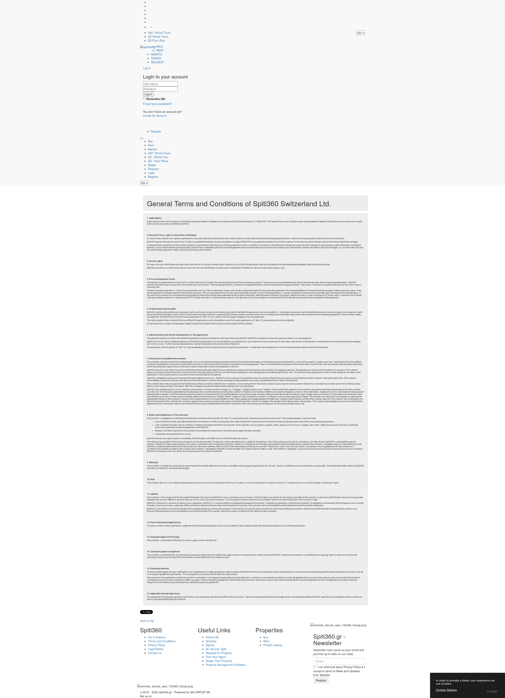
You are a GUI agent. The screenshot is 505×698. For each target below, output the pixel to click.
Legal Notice (156, 649)
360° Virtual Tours (159, 33)
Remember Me (155, 99)
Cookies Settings (446, 689)
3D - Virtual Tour (158, 157)
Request (153, 169)
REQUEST (157, 62)
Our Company (157, 637)
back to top (147, 621)
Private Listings (272, 645)
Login (151, 173)
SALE (159, 46)
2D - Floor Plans (158, 161)
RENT (160, 50)
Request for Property (219, 653)
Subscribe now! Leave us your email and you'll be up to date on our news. (338, 652)
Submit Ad (212, 637)
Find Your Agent (216, 657)
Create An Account (154, 116)
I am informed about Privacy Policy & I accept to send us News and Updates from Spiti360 (339, 671)
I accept (492, 690)
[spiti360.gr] (148, 46)
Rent (151, 145)
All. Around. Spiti (216, 649)
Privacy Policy (156, 645)
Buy (150, 141)
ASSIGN (156, 58)
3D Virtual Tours (158, 36)
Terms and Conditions (161, 641)
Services (211, 641)
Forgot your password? (157, 104)
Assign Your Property (219, 661)
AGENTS (156, 54)
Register (156, 131)
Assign (152, 165)
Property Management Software (226, 665)
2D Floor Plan (156, 40)
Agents (152, 149)
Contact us (154, 653)
